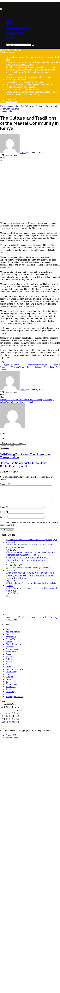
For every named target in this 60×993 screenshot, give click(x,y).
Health (8, 666)
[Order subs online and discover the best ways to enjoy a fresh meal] (33, 542)
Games (10, 37)
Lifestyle (9, 676)
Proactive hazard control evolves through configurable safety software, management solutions (32, 63)
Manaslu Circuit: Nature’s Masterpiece (22, 89)
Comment (5, 484)
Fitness (9, 661)
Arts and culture (13, 106)
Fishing (9, 659)
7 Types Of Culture (10, 365)
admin (23, 152)
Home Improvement (14, 669)
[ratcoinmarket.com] (9, 9)
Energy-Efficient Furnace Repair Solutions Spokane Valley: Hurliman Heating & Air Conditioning (32, 93)
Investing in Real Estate (16, 79)
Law (8, 674)
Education (12, 30)
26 (7, 722)
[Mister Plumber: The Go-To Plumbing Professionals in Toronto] (33, 585)
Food (8, 664)
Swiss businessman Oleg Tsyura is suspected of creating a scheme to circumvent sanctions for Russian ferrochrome (31, 68)
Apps (8, 22)
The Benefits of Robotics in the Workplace (24, 82)
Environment (11, 652)
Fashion (9, 654)
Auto (8, 634)
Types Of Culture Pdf (20, 367)
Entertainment (15, 32)
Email (3, 512)
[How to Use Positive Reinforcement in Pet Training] (21, 614)
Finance (10, 35)
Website (3, 517)
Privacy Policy (12, 101)
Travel (8, 694)
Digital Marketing (17, 27)
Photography (11, 684)
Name (3, 507)
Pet (7, 681)
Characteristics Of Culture (35, 365)
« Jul (2, 728)
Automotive (11, 637)
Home (9, 20)
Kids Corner (11, 671)
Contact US (11, 99)
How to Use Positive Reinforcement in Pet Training (28, 77)
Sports (8, 689)
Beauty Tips (11, 639)
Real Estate (10, 686)
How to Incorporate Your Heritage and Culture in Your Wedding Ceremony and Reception (30, 85)
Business (11, 25)
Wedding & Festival (14, 696)
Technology (11, 691)
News (8, 679)
